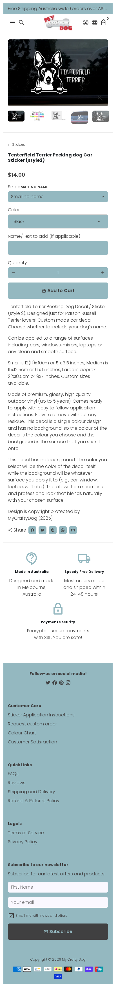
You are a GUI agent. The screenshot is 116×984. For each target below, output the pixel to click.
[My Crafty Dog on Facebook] (54, 683)
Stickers (16, 144)
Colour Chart (22, 733)
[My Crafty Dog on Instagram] (68, 683)
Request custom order (32, 724)
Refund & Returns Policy (33, 800)
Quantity (17, 262)
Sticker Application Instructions (41, 715)
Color (14, 210)
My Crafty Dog (74, 959)
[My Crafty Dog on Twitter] (48, 683)
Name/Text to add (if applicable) (44, 236)
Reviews (16, 782)
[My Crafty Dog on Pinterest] (61, 683)
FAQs (13, 773)
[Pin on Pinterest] (53, 530)
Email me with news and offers (41, 915)
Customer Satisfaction (32, 742)
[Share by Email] (73, 530)
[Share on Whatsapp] (63, 530)
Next (102, 73)
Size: (28, 186)
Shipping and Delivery (31, 791)
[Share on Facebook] (32, 530)
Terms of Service (26, 833)
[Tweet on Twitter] (42, 530)
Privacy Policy (22, 842)
